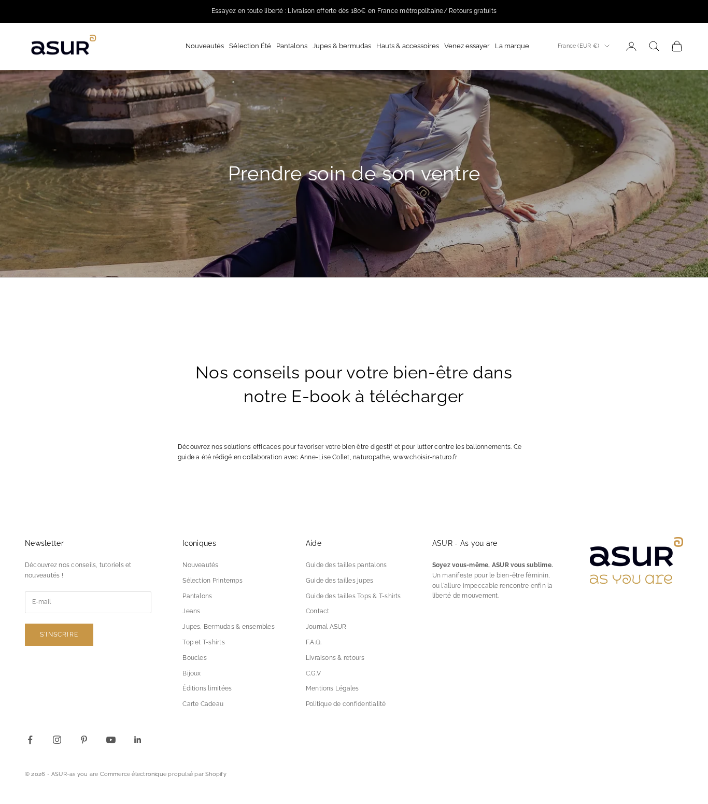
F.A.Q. (313, 642)
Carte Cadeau (202, 704)
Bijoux (191, 673)
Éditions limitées (207, 688)
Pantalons (197, 596)
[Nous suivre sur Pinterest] (84, 740)
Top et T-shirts (203, 642)
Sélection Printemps (212, 580)
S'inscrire (59, 634)
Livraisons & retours (335, 657)
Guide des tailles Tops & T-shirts (353, 596)
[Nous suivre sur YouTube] (111, 740)
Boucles (194, 657)
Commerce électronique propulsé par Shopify (163, 774)
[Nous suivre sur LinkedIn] (138, 740)
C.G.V (313, 673)
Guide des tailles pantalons (346, 565)
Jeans (191, 611)
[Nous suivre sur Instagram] (57, 740)
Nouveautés (200, 565)
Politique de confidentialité (346, 704)
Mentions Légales (332, 688)
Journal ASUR (326, 626)
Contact (318, 611)
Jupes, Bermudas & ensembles (228, 626)
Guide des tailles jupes (340, 580)
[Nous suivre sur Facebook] (30, 740)
